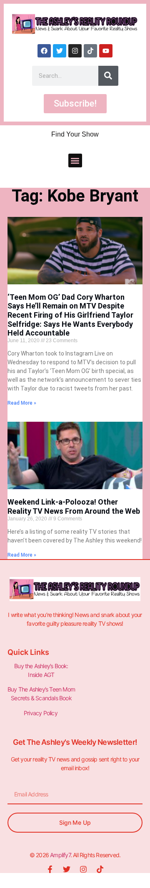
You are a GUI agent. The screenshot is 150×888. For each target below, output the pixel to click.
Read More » (22, 403)
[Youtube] (105, 50)
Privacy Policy (41, 712)
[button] (75, 160)
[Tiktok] (90, 50)
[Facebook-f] (50, 869)
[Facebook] (44, 50)
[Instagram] (75, 50)
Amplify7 (60, 854)
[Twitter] (59, 50)
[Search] (108, 76)
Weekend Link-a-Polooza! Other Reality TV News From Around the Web (74, 506)
